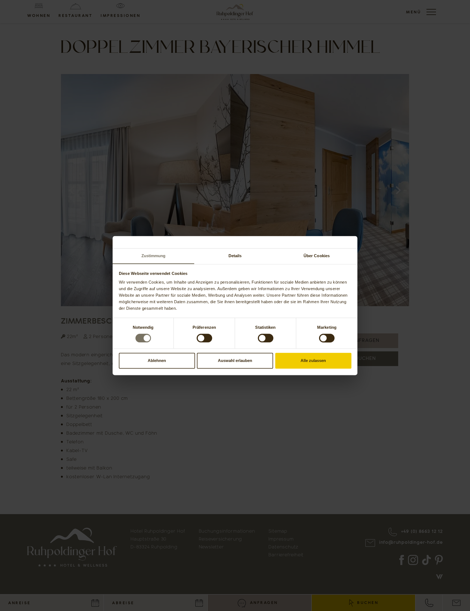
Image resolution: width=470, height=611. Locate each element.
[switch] (204, 338)
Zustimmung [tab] (153, 255)
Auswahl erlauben (235, 360)
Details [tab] (235, 255)
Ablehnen (157, 360)
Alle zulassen (313, 360)
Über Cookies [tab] (317, 255)
